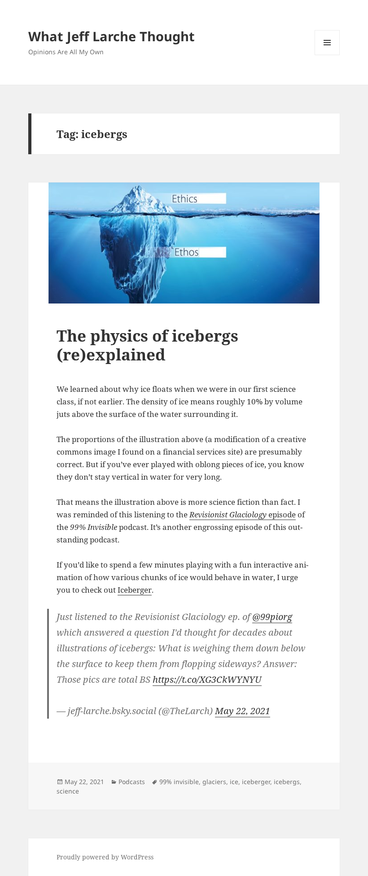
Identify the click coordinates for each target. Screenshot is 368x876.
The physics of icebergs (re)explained (147, 345)
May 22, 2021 (242, 711)
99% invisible (179, 781)
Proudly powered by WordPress (105, 857)
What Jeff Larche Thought (111, 36)
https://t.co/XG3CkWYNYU (207, 679)
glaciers (214, 781)
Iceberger (135, 590)
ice (234, 781)
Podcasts (131, 781)
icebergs (287, 781)
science (68, 791)
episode (242, 514)
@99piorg (272, 617)
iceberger (256, 781)
